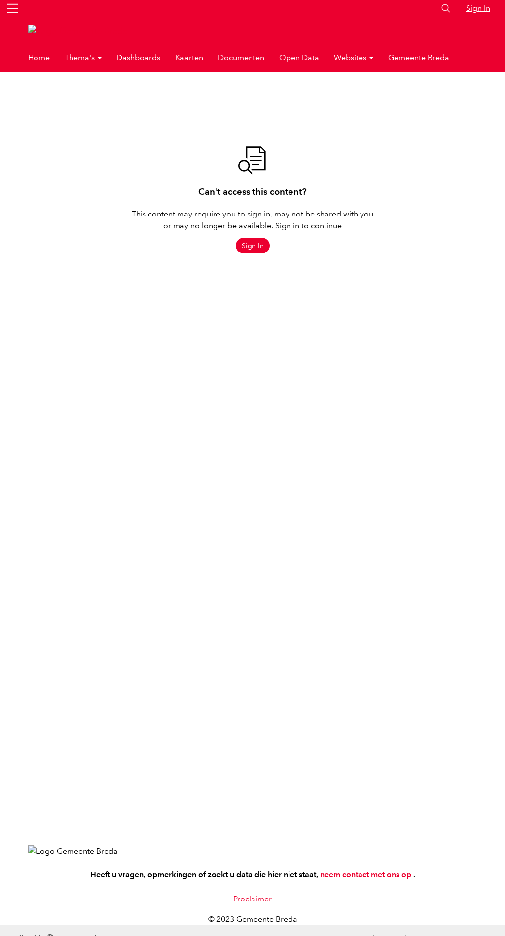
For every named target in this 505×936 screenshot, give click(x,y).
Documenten (241, 57)
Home (39, 57)
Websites (351, 57)
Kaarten (189, 57)
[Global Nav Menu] (12, 8)
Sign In (478, 8)
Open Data (299, 57)
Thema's (81, 57)
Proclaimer (252, 898)
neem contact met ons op (366, 874)
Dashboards (138, 57)
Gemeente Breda (418, 57)
